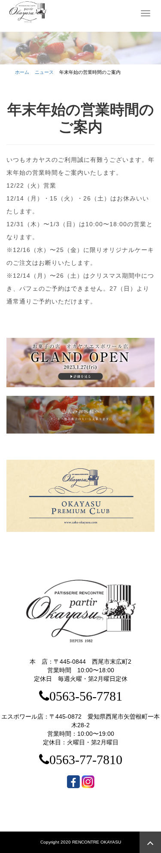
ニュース (44, 72)
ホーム (22, 72)
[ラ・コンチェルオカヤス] (27, 11)
